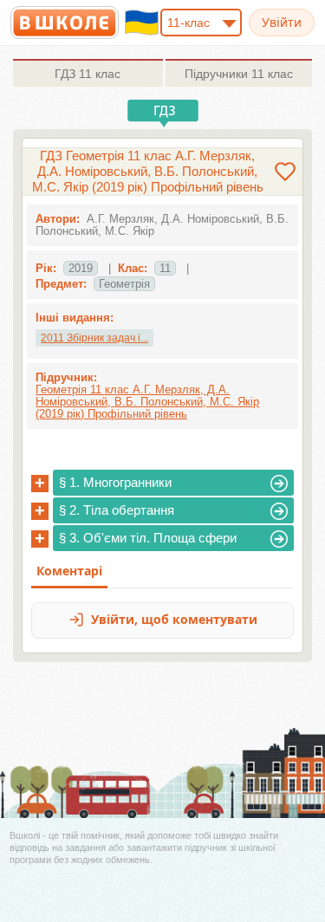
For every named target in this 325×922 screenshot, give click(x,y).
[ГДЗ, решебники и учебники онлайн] (64, 22)
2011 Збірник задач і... (94, 338)
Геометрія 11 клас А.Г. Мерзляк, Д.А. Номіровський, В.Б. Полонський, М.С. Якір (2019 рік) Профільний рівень (147, 401)
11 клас (87, 74)
